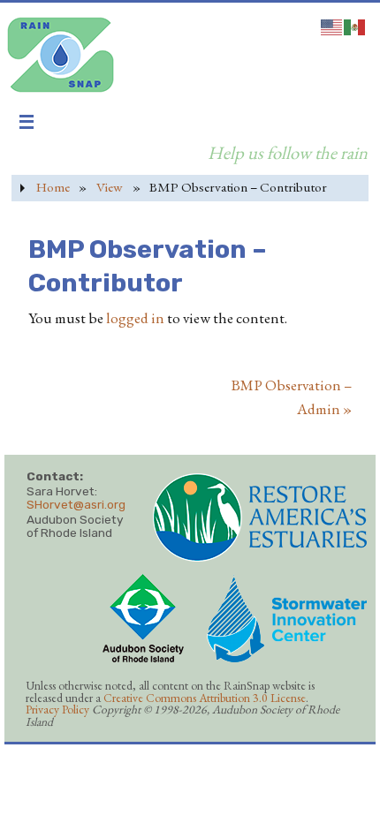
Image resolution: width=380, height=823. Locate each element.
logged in (135, 318)
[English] (332, 24)
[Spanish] (355, 24)
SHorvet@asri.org (76, 504)
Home (53, 187)
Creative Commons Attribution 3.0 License (204, 698)
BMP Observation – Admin (291, 397)
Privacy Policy (57, 709)
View (109, 187)
